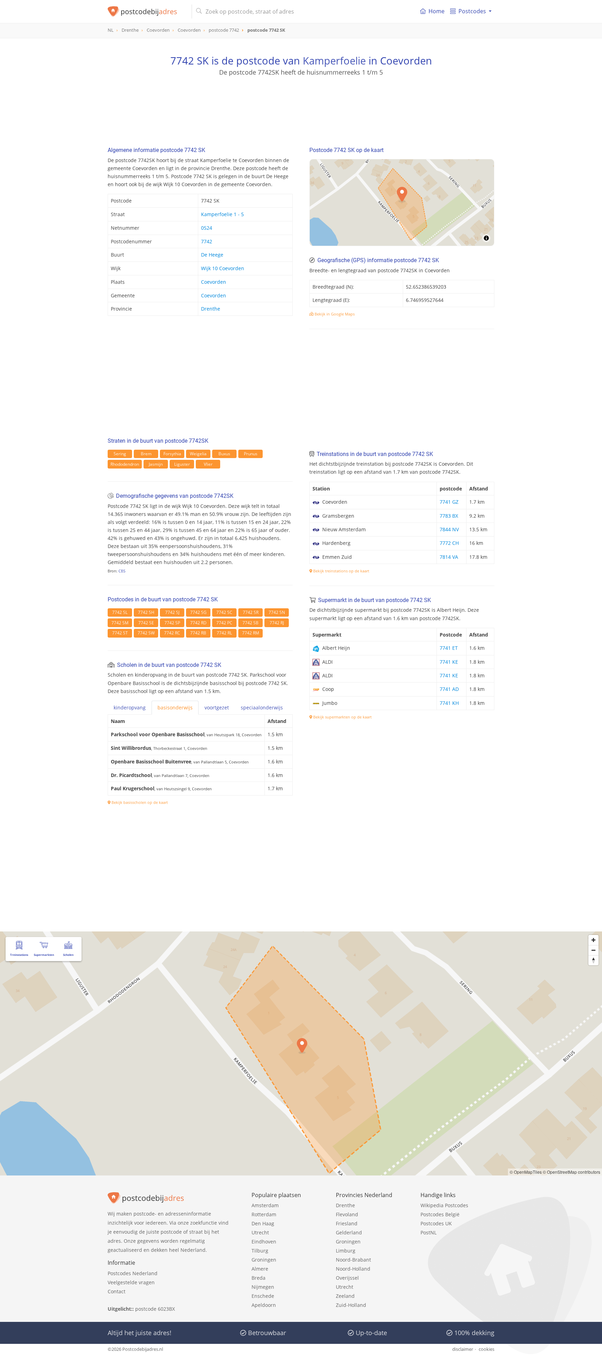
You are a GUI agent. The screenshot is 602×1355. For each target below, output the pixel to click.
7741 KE (449, 662)
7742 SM (120, 623)
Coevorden (213, 282)
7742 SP (172, 623)
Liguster (182, 464)
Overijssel (347, 1277)
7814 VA (449, 557)
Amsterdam (265, 1205)
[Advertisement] (301, 108)
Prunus (250, 454)
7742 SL (120, 612)
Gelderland (349, 1232)
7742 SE (146, 623)
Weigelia (198, 454)
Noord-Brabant (353, 1259)
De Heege (212, 254)
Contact (116, 1291)
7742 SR (250, 612)
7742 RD (198, 623)
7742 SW (146, 633)
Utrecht (260, 1232)
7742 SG (198, 612)
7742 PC (224, 623)
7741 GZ (449, 501)
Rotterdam (264, 1214)
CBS (121, 570)
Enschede (263, 1296)
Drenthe (210, 308)
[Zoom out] (593, 950)
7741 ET (449, 648)
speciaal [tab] (262, 707)
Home (437, 11)
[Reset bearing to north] (593, 960)
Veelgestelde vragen (131, 1282)
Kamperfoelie (334, 60)
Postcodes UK (436, 1223)
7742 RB (198, 633)
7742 (206, 241)
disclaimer (462, 1349)
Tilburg (260, 1250)
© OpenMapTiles (526, 1172)
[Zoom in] (593, 940)
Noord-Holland (353, 1268)
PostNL (428, 1232)
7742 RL (224, 633)
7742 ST (120, 633)
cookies (486, 1349)
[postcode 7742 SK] (147, 11)
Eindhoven (264, 1241)
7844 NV (449, 529)
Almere (260, 1268)
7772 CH (449, 543)
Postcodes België (440, 1214)
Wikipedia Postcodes (444, 1205)
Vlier (208, 464)
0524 (206, 227)
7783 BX (449, 515)
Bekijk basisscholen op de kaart (139, 802)
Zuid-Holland (351, 1305)
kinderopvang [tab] (130, 707)
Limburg (345, 1250)
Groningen (264, 1259)
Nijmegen (263, 1287)
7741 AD (449, 689)
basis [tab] (175, 707)
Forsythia (172, 454)
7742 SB (250, 623)
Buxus (224, 454)
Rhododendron (124, 464)
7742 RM (250, 633)
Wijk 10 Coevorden (222, 268)
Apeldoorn (264, 1305)
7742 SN (277, 612)
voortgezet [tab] (216, 707)
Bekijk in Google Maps (334, 314)
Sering (120, 454)
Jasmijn (156, 464)
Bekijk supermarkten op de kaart (342, 717)
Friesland (346, 1223)
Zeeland (345, 1296)
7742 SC (224, 612)
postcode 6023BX (155, 1308)
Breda (258, 1277)
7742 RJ (277, 623)
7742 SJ (172, 612)
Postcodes (472, 11)
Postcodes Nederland (132, 1273)
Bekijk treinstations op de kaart (340, 570)
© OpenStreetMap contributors (571, 1172)
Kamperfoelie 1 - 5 (222, 214)
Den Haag (263, 1223)
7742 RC (172, 633)
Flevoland (347, 1214)
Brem (146, 454)
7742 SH (146, 612)
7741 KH (449, 703)
